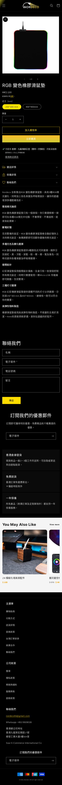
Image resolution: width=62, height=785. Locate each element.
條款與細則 (11, 684)
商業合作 (10, 645)
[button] (3, 5)
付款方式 (10, 618)
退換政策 (10, 631)
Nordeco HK (28, 779)
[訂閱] (52, 436)
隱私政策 (10, 678)
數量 (4, 113)
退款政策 (10, 698)
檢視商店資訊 (12, 157)
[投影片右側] (37, 79)
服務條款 (10, 691)
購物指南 (10, 611)
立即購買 (31, 138)
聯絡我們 (10, 652)
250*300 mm (11, 106)
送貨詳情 (10, 625)
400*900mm (32, 106)
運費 (12, 96)
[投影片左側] (24, 79)
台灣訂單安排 (12, 638)
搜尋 (8, 671)
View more (55, 524)
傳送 (11, 400)
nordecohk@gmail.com (18, 715)
